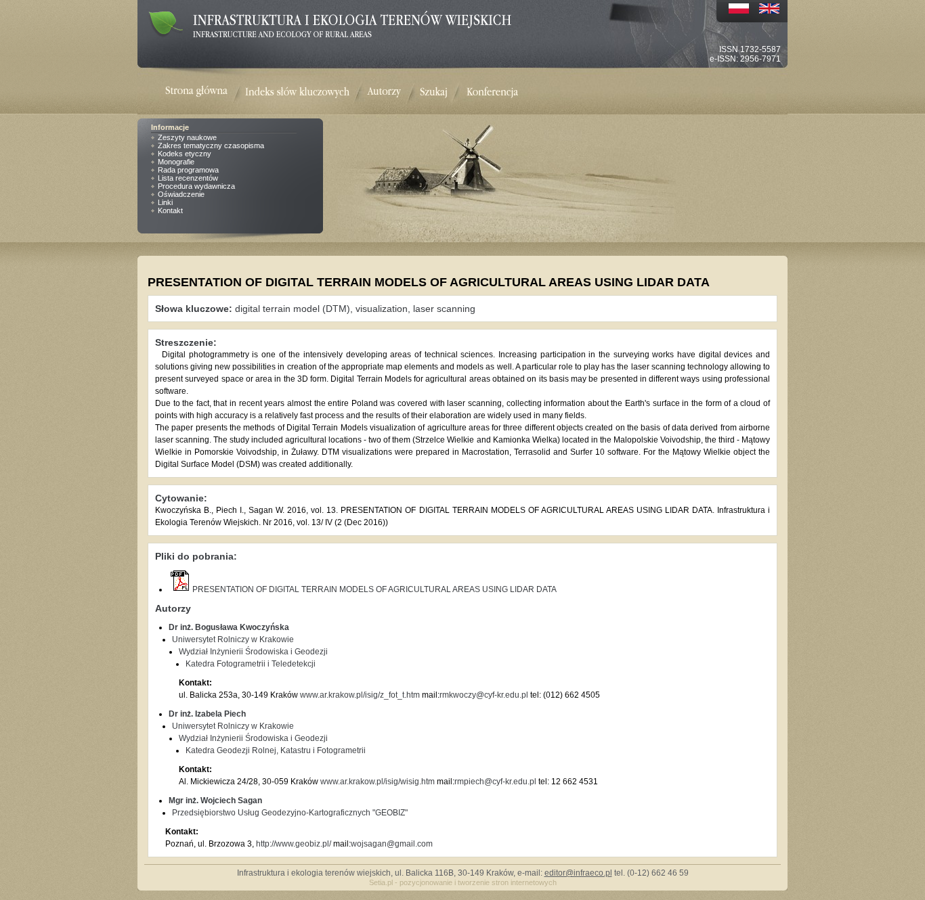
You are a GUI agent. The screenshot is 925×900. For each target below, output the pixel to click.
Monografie (176, 162)
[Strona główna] (205, 92)
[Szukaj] (433, 92)
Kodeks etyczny (184, 154)
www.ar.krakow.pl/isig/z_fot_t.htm (360, 695)
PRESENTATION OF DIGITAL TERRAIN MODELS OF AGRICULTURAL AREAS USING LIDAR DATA (374, 589)
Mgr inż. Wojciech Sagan (215, 800)
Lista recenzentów (188, 178)
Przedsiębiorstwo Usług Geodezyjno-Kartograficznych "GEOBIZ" (290, 812)
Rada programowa (188, 170)
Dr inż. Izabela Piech (207, 714)
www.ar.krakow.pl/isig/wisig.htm (377, 781)
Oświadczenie (181, 194)
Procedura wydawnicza (196, 186)
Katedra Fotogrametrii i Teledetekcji (251, 664)
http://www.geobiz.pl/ (293, 844)
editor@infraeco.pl (578, 873)
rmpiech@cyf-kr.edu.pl (495, 781)
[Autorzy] (384, 92)
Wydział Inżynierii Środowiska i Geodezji (253, 651)
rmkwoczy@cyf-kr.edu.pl (483, 695)
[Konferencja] (492, 92)
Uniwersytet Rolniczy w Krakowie (233, 639)
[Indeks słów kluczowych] (297, 92)
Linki (165, 202)
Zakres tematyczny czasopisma (211, 145)
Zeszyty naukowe (187, 137)
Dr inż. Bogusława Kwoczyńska (229, 627)
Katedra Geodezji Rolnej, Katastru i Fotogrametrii (276, 750)
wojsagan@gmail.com (392, 844)
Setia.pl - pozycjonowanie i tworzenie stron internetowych (463, 882)
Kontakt (170, 210)
